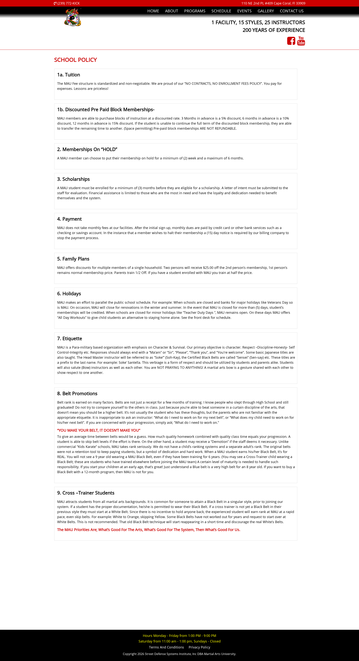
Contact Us (292, 10)
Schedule (221, 10)
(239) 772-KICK (68, 3)
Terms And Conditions (166, 647)
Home (153, 10)
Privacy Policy (199, 647)
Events (244, 10)
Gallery (266, 10)
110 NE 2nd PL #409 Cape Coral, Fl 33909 (273, 3)
